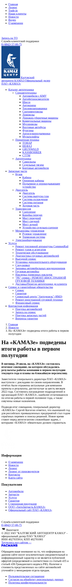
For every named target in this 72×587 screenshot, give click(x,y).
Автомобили (16, 491)
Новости (13, 16)
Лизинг (12, 7)
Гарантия (13, 500)
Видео (12, 19)
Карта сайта (15, 477)
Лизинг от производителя (23, 471)
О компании (15, 23)
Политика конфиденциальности (27, 582)
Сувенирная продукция (22, 503)
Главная (13, 4)
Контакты (14, 474)
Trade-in (13, 10)
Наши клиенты (17, 13)
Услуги (12, 497)
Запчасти (13, 494)
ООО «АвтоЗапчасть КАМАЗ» (26, 506)
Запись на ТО (9, 38)
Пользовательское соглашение (26, 576)
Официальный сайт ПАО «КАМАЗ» (30, 510)
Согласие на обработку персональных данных (35, 579)
